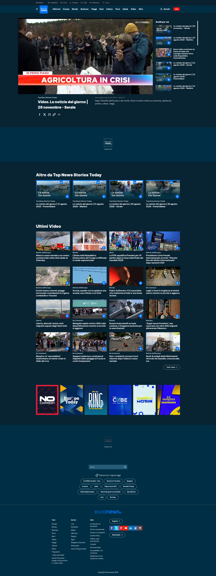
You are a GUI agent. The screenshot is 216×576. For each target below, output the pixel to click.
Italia (96, 486)
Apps (73, 539)
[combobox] (115, 3)
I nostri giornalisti (58, 555)
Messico (149, 320)
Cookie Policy (95, 536)
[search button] (103, 3)
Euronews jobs (95, 547)
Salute (125, 9)
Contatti (93, 544)
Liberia (38, 320)
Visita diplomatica (87, 492)
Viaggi (94, 9)
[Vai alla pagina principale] (44, 9)
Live (176, 9)
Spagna (130, 481)
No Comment (151, 288)
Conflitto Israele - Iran (91, 481)
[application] (85, 56)
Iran (102, 497)
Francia (85, 486)
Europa (66, 9)
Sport (111, 252)
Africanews (75, 546)
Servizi (73, 520)
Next (101, 9)
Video (133, 9)
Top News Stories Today (45, 201)
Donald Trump (128, 486)
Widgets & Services (78, 543)
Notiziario (74, 527)
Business (85, 9)
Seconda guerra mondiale (110, 492)
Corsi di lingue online (78, 549)
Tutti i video (170, 367)
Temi (53, 520)
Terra (117, 9)
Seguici (73, 536)
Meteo (73, 530)
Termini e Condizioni (97, 532)
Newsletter (116, 535)
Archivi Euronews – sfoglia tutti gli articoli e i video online (59, 560)
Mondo (75, 9)
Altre (92, 520)
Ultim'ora (56, 9)
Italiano (40, 2)
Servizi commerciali (97, 529)
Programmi (56, 552)
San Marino (131, 492)
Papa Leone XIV (111, 486)
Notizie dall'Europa (43, 252)
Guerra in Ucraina (113, 481)
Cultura (109, 9)
